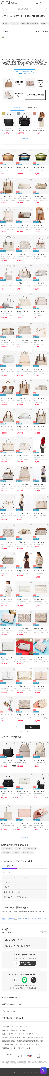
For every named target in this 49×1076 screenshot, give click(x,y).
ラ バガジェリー (27, 853)
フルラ (18, 848)
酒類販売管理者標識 (8, 1041)
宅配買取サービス (7, 1048)
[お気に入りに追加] (14, 743)
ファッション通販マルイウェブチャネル (12, 918)
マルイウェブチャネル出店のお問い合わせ (15, 1044)
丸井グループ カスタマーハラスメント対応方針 (16, 1034)
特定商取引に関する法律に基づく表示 (14, 1037)
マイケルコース (7, 848)
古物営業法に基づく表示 (35, 1037)
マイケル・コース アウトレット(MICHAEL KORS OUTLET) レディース (23, 911)
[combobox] (24, 8)
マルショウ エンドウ (30, 848)
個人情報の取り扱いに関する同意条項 (14, 1030)
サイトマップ (35, 1044)
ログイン (43, 932)
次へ (31, 727)
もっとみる (24, 138)
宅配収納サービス (23, 1048)
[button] (5, 23)
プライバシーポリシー (18, 1027)
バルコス (16, 853)
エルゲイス (6, 853)
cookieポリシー (39, 1034)
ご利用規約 (5, 1027)
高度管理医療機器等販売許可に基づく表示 (30, 1041)
